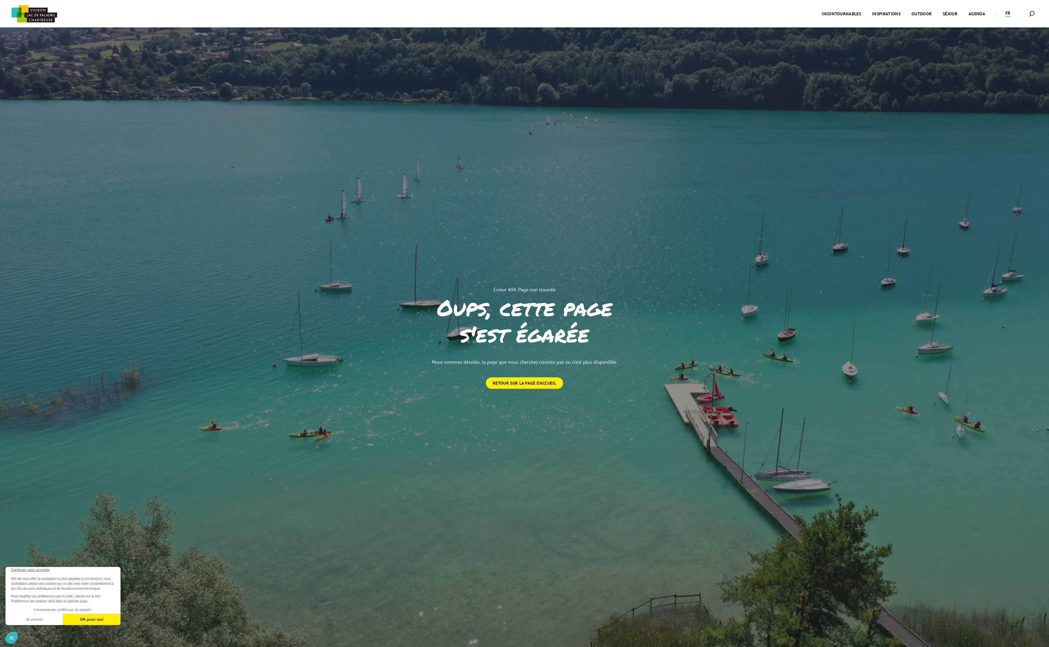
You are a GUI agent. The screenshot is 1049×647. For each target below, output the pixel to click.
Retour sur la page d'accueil (524, 383)
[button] (1008, 14)
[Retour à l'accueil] (34, 14)
